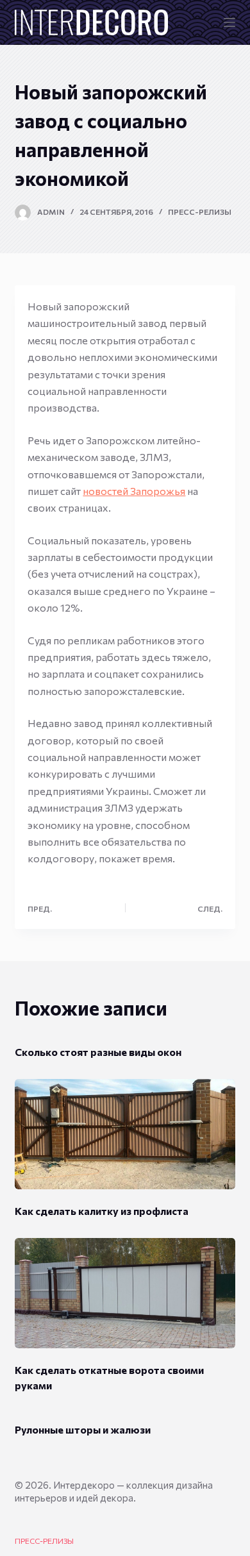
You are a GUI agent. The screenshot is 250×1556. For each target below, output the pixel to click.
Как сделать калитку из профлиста (101, 1211)
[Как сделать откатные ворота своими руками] (125, 1293)
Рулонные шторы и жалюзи (83, 1429)
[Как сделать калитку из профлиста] (125, 1134)
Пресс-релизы (199, 211)
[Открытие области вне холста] (229, 22)
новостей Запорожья (134, 491)
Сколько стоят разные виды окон (98, 1052)
